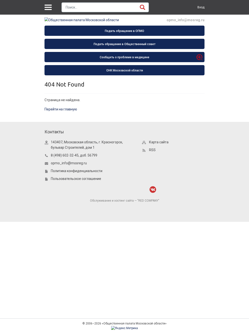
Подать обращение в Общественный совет (124, 44)
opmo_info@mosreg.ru (186, 20)
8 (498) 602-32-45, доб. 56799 (74, 155)
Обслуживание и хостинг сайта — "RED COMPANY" (124, 200)
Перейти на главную (60, 109)
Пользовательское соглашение (76, 179)
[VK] (153, 189)
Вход (201, 7)
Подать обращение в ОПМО (124, 31)
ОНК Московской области (124, 70)
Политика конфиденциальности (76, 171)
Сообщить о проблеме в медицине (124, 57)
